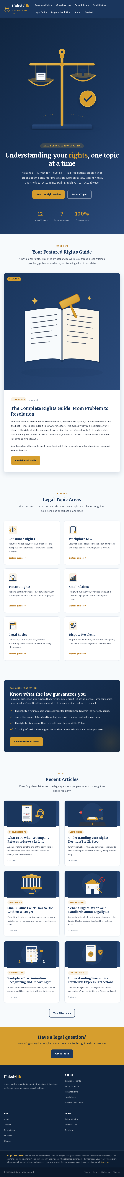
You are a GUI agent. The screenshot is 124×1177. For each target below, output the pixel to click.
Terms (95, 1172)
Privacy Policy (71, 1119)
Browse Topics (80, 194)
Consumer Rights (43, 5)
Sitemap (7, 1141)
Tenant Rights (82, 5)
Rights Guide (9, 1130)
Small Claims (99, 5)
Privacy (87, 1172)
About (78, 12)
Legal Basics (41, 12)
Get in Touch (62, 1053)
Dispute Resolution (60, 12)
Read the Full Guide (25, 460)
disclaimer (105, 1162)
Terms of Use (71, 1124)
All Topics (8, 1135)
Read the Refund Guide (26, 741)
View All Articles (62, 1013)
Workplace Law (63, 5)
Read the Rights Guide (48, 194)
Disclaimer (70, 1130)
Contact (89, 12)
